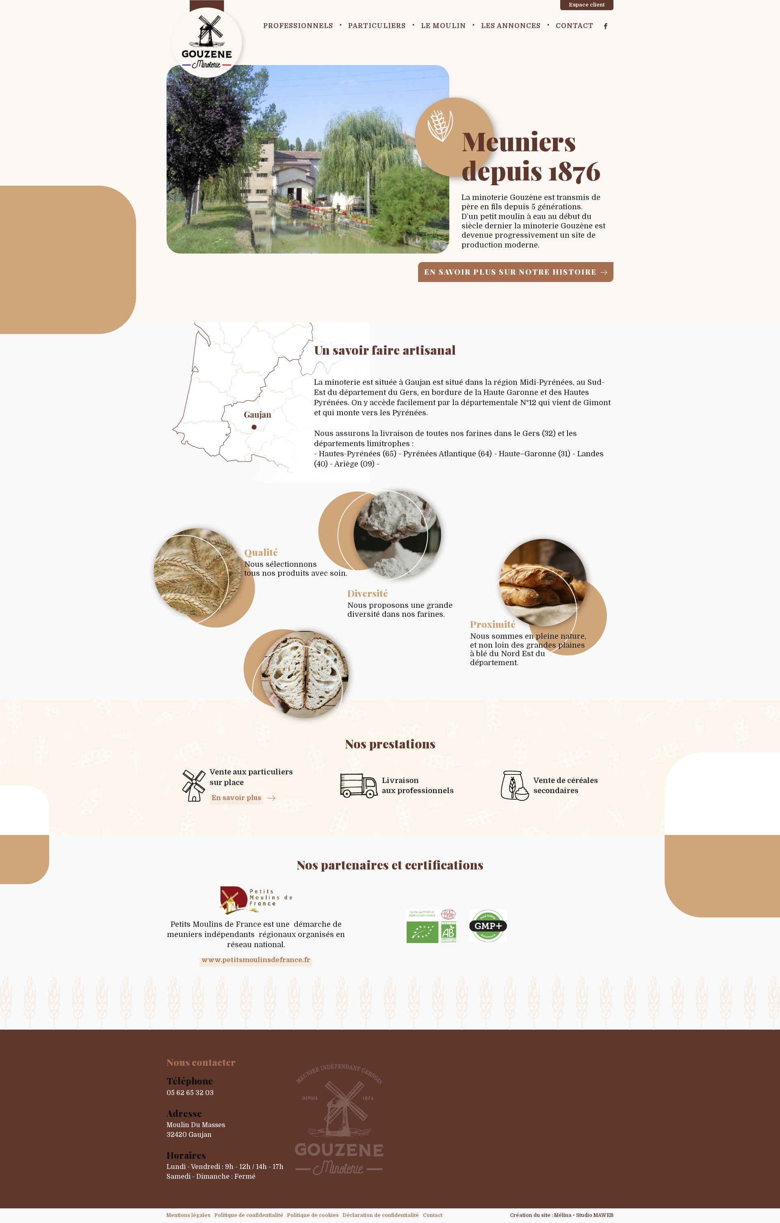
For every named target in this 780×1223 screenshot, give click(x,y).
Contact (575, 26)
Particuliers (377, 26)
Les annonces (511, 26)
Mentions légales (188, 1215)
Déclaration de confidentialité (381, 1215)
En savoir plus (236, 798)
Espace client (587, 5)
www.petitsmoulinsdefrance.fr (256, 960)
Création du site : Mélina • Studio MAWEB (561, 1215)
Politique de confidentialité (248, 1215)
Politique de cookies (313, 1215)
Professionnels (298, 26)
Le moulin (443, 26)
